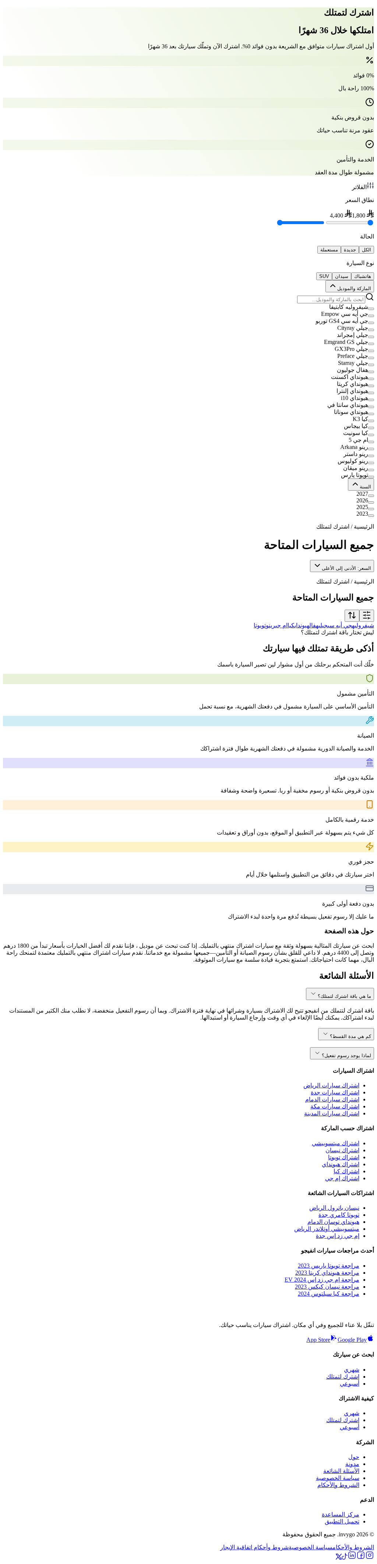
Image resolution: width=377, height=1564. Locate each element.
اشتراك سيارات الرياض (331, 1085)
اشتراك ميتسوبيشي (335, 1143)
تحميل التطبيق (342, 1521)
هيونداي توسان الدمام (333, 1222)
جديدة (350, 249)
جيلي (323, 625)
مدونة (352, 1464)
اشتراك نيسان (342, 1150)
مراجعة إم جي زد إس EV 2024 (322, 1279)
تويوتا (260, 625)
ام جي (281, 625)
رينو (270, 625)
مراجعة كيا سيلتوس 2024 (328, 1293)
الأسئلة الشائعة (341, 1471)
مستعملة (329, 249)
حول (353, 1457)
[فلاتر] (366, 616)
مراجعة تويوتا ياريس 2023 (328, 1265)
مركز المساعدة (340, 1514)
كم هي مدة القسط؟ (350, 1036)
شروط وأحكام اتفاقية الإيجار (254, 1547)
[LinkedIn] (352, 1557)
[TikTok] (345, 1557)
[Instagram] (369, 1557)
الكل (366, 249)
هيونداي (302, 625)
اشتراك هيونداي (340, 1164)
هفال (313, 625)
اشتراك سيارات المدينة (331, 1113)
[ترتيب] (352, 616)
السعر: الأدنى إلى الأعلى (346, 568)
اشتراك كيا (346, 1171)
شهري (351, 1369)
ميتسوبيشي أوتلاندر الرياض (326, 1229)
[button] (188, 306)
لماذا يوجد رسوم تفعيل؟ (346, 1055)
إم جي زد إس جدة (337, 1236)
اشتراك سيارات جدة (335, 1092)
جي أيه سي (340, 625)
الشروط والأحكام (338, 1485)
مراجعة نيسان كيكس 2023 (327, 1286)
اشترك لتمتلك (342, 1376)
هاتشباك (362, 276)
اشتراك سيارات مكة (334, 1106)
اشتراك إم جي (342, 1178)
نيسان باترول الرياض (334, 1208)
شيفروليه (363, 625)
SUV (324, 276)
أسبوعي (349, 1383)
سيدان (341, 276)
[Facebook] (360, 1557)
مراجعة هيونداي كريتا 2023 (327, 1272)
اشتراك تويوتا (343, 1157)
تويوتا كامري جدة (338, 1215)
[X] (339, 1557)
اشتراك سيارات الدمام (332, 1099)
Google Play (352, 1340)
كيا (291, 625)
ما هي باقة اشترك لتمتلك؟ (344, 996)
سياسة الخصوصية (337, 1478)
